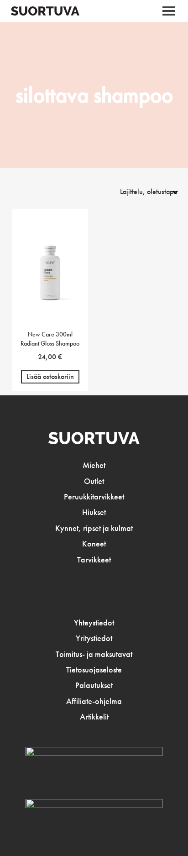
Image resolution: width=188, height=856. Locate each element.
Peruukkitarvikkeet (94, 497)
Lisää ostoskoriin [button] (50, 376)
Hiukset (94, 512)
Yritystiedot (94, 638)
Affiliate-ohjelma (94, 701)
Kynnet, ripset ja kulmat (94, 528)
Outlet (94, 481)
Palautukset (94, 685)
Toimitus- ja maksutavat (94, 654)
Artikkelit (94, 717)
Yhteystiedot (94, 623)
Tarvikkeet (94, 560)
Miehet (94, 465)
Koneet (94, 544)
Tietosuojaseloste (94, 670)
